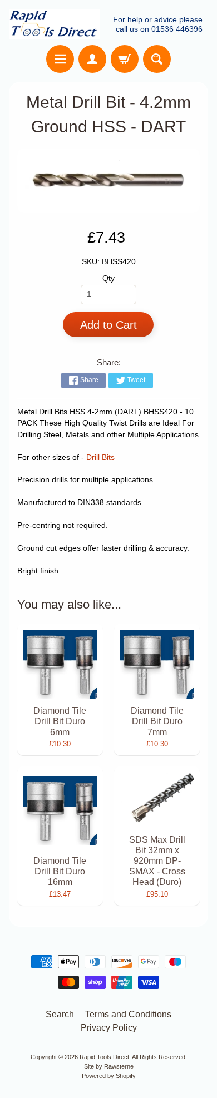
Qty (108, 278)
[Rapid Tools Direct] (54, 24)
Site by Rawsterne (109, 1066)
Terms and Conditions (128, 1014)
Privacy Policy (109, 1027)
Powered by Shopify (109, 1075)
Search (60, 1014)
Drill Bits (100, 457)
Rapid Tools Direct (104, 1057)
